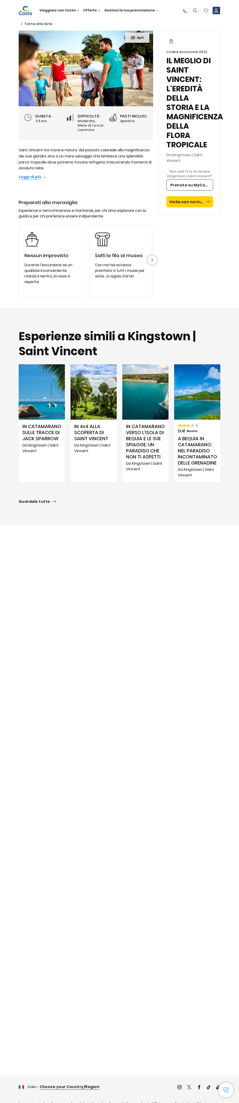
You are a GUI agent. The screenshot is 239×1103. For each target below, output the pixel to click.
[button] (206, 10)
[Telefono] (184, 10)
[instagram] (179, 1087)
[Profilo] (216, 10)
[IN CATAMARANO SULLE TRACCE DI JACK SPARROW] (42, 423)
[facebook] (199, 1087)
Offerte (90, 10)
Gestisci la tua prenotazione (129, 10)
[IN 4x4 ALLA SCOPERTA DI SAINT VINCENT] (93, 423)
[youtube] (218, 1087)
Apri (140, 37)
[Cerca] (195, 10)
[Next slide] (152, 260)
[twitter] (189, 1087)
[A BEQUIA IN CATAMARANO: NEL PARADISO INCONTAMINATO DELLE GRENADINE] (197, 423)
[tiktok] (209, 1087)
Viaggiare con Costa (57, 10)
